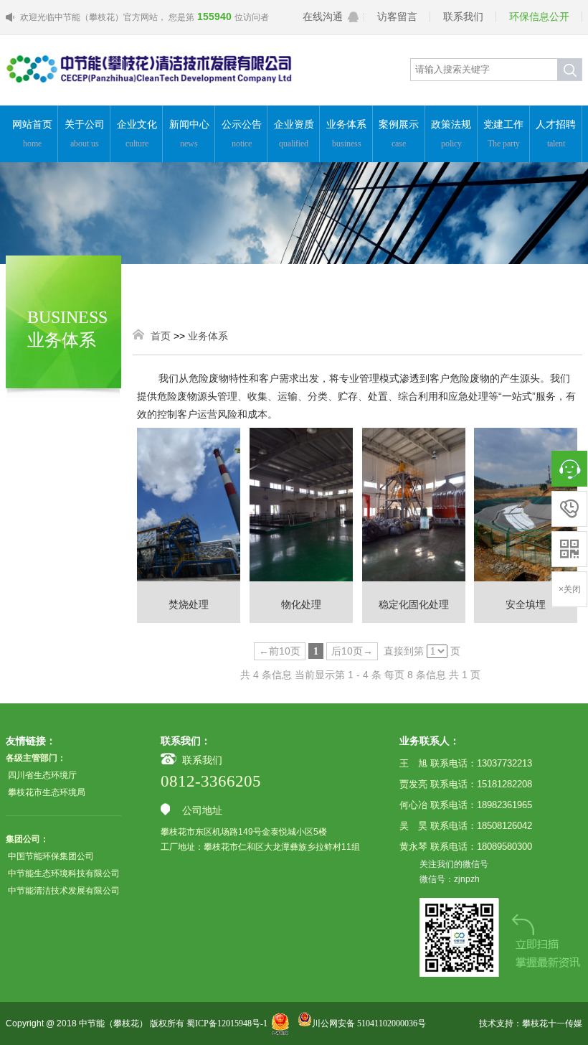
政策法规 (451, 134)
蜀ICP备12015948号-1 (226, 1023)
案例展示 (399, 134)
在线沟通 (323, 16)
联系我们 (463, 16)
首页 (161, 336)
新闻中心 (189, 134)
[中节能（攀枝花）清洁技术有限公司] (149, 92)
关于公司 (85, 134)
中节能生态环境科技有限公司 (64, 873)
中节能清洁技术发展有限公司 (64, 891)
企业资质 (294, 134)
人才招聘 (556, 134)
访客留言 (397, 16)
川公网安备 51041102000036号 (369, 1023)
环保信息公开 (539, 16)
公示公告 (242, 134)
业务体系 (346, 134)
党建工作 (503, 134)
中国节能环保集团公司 (51, 856)
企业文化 (137, 134)
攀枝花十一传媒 (552, 1023)
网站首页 (32, 134)
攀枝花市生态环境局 (46, 792)
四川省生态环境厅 (42, 775)
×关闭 (570, 589)
